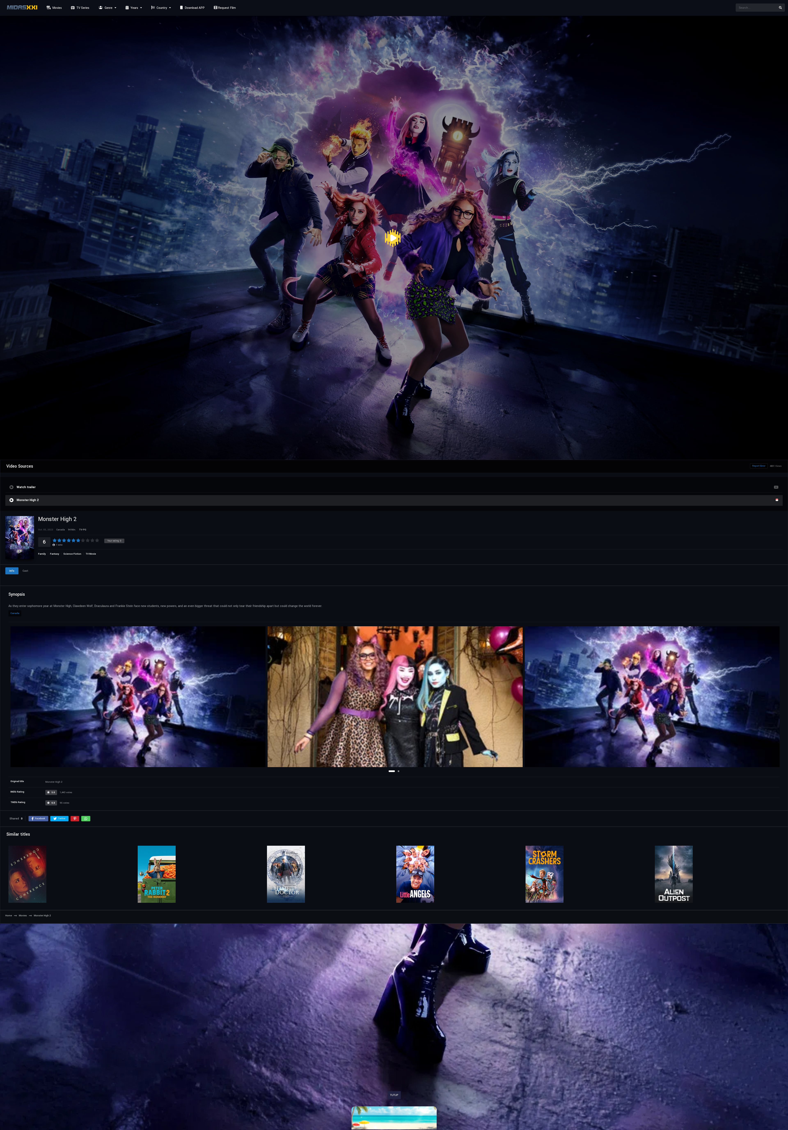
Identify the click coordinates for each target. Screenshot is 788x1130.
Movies (57, 8)
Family (42, 554)
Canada (14, 613)
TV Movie (91, 554)
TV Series (82, 8)
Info (11, 571)
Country (161, 8)
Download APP (194, 8)
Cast (25, 571)
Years (134, 8)
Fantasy (54, 554)
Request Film (226, 8)
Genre (108, 8)
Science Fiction (72, 554)
